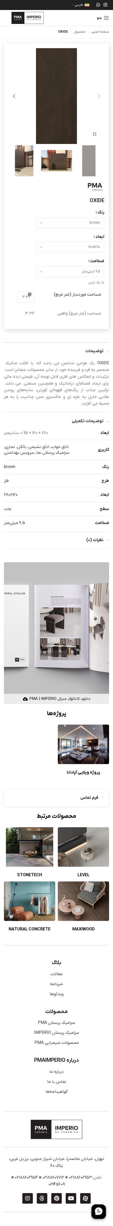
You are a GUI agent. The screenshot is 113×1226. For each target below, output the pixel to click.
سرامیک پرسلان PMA (56, 1022)
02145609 (56, 1184)
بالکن (22, 447)
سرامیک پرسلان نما (52, 452)
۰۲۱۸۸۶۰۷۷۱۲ (53, 1177)
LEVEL (84, 875)
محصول (79, 31)
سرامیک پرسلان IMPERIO (56, 1032)
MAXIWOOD (83, 929)
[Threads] (42, 1198)
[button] (99, 96)
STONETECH (29, 875)
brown (9, 467)
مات (7, 509)
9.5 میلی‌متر (14, 523)
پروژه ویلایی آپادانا (83, 772)
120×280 (11, 494)
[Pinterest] (56, 1198)
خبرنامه (56, 984)
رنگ (100, 212)
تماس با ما (56, 1081)
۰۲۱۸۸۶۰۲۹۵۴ (26, 1177)
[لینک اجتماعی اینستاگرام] (105, 5)
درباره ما (56, 1071)
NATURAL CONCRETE (29, 929)
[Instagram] (27, 1198)
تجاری (10, 447)
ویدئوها (57, 994)
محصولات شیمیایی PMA (56, 1042)
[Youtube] (71, 1198)
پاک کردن (94, 283)
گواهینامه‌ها (56, 1091)
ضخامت (97, 261)
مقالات (56, 974)
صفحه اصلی (100, 31)
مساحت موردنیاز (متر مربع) (77, 294)
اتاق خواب (60, 447)
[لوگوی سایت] (27, 17)
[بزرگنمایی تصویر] (94, 134)
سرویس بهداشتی (19, 452)
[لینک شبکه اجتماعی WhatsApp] (98, 5)
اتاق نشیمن (38, 447)
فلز (6, 481)
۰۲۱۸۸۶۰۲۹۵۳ (80, 1177)
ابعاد (99, 237)
